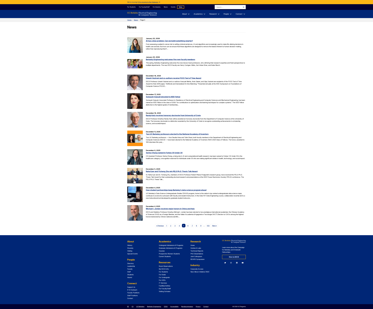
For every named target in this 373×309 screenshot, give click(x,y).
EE (128, 306)
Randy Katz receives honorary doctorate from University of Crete (173, 115)
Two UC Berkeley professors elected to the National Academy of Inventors (177, 134)
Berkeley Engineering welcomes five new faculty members (170, 59)
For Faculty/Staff (144, 7)
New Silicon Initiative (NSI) (199, 272)
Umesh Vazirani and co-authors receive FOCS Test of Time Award (173, 78)
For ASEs (162, 280)
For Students (131, 7)
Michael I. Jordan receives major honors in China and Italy (170, 209)
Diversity (130, 248)
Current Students (165, 256)
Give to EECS (234, 257)
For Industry (156, 7)
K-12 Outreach (132, 290)
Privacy (198, 306)
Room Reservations (166, 266)
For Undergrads (164, 277)
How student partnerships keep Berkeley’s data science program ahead (176, 190)
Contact (130, 298)
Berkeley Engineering (154, 306)
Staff (129, 272)
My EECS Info (164, 269)
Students (130, 275)
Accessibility (174, 306)
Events (173, 7)
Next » (215, 226)
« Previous (160, 226)
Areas (192, 245)
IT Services (163, 283)
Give (180, 7)
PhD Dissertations (196, 254)
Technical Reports (196, 251)
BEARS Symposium (197, 259)
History (129, 245)
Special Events (132, 254)
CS (132, 306)
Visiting (129, 251)
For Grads (162, 275)
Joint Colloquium (196, 256)
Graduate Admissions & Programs (170, 248)
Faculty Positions (133, 293)
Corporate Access (196, 269)
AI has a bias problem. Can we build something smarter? (169, 41)
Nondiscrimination (187, 306)
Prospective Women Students (169, 254)
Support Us (131, 287)
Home (129, 20)
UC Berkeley (140, 306)
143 (208, 226)
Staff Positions (132, 295)
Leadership (131, 266)
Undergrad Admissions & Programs (171, 245)
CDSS (166, 306)
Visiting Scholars (164, 291)
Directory (130, 263)
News (166, 7)
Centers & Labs (195, 248)
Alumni (129, 277)
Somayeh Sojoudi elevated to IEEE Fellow (163, 97)
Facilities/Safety (164, 286)
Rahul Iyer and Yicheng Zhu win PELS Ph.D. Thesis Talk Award (171, 171)
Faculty (129, 269)
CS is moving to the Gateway (148, 2)
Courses (162, 251)
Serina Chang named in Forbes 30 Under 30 (164, 153)
